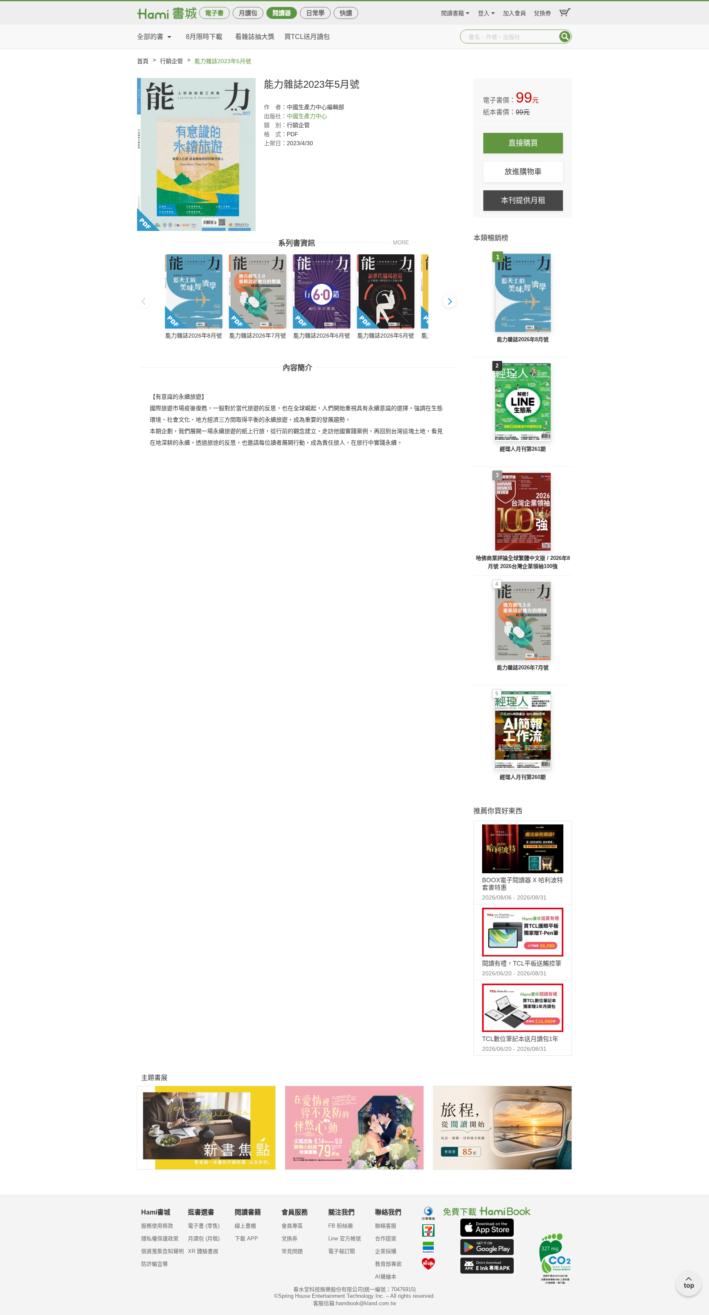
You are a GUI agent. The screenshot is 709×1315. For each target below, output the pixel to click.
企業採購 (385, 1251)
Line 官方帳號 (344, 1238)
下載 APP (246, 1238)
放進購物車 (523, 172)
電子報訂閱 (341, 1251)
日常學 (315, 12)
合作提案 (385, 1238)
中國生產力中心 (307, 116)
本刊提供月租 (523, 200)
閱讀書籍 (452, 12)
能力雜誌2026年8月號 (523, 339)
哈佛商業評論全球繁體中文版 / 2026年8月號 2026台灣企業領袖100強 (523, 562)
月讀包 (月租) (204, 1238)
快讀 (346, 12)
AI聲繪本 (385, 1277)
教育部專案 (388, 1264)
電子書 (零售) (204, 1226)
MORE (401, 242)
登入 (483, 12)
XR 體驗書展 (203, 1251)
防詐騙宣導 (154, 1264)
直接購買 (523, 143)
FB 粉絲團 (340, 1226)
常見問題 (292, 1251)
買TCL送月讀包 (307, 36)
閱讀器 (281, 12)
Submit (565, 36)
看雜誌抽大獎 (254, 36)
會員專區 (292, 1226)
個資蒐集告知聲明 (162, 1251)
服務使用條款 (157, 1226)
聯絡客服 (385, 1226)
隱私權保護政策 (159, 1238)
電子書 (214, 12)
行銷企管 (171, 61)
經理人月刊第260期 (523, 777)
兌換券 (542, 12)
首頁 (143, 61)
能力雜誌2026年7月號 (523, 667)
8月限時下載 (204, 36)
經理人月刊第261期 (523, 449)
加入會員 (514, 12)
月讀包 (248, 12)
